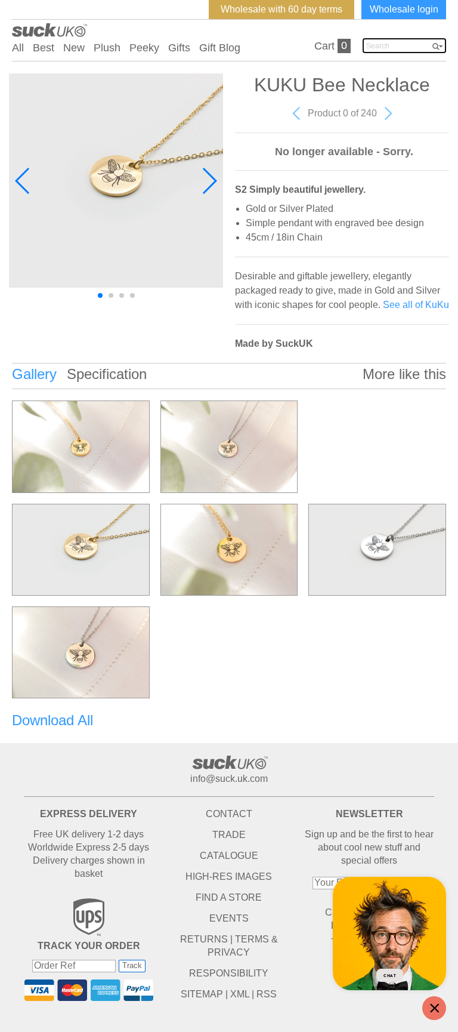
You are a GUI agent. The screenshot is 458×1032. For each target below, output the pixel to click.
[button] (23, 181)
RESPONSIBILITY (228, 973)
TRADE (229, 835)
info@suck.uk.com (229, 779)
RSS (266, 994)
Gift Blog (219, 48)
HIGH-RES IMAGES (228, 876)
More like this (404, 374)
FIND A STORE (229, 897)
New (74, 48)
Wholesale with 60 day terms (281, 9)
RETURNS (204, 939)
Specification (107, 374)
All (18, 48)
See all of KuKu (416, 305)
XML (239, 994)
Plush (107, 48)
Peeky (144, 48)
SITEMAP (202, 994)
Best (43, 48)
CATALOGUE (229, 856)
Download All (52, 720)
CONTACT (229, 814)
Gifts (179, 48)
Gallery (34, 374)
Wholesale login (404, 9)
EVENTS (229, 918)
